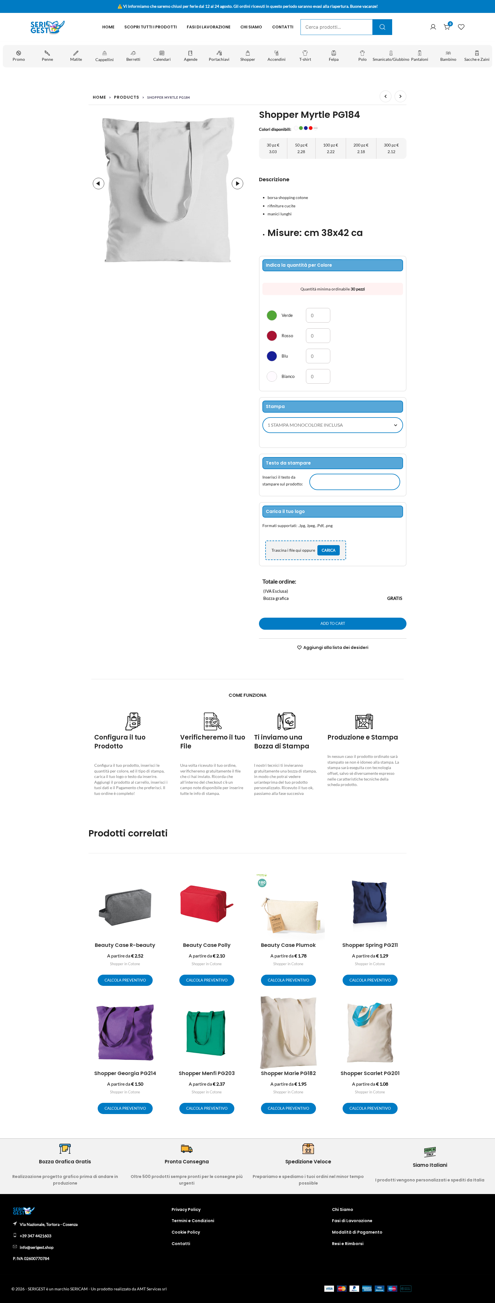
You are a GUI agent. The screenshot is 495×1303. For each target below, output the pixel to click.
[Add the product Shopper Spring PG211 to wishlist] (401, 877)
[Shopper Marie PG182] (386, 96)
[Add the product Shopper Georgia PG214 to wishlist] (157, 1005)
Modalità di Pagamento (357, 1232)
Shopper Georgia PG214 (125, 1073)
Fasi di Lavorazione (208, 27)
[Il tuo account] (433, 27)
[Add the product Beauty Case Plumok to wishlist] (320, 877)
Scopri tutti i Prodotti (150, 27)
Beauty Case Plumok (288, 945)
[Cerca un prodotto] (382, 27)
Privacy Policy (186, 1209)
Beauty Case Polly (207, 945)
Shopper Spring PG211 (370, 945)
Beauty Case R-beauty (125, 945)
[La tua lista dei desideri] (461, 27)
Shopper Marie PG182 (288, 1073)
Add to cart (333, 623)
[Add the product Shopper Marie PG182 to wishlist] (320, 1005)
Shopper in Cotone (125, 963)
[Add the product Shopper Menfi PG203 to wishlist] (238, 1005)
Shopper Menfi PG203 (207, 1073)
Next (237, 183)
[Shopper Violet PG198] (400, 96)
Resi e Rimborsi (348, 1244)
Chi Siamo (251, 27)
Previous (98, 183)
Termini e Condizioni (193, 1221)
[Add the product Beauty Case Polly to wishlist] (238, 877)
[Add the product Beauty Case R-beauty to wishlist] (157, 877)
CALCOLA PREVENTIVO (125, 980)
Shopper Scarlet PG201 (370, 1073)
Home (108, 27)
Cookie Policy (186, 1232)
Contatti (282, 27)
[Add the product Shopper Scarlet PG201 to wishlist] (401, 1005)
